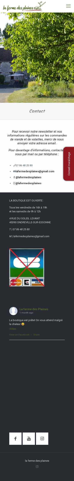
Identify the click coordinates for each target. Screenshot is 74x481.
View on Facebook (19, 334)
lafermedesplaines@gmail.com (35, 171)
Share (36, 334)
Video (12, 328)
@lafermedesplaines (28, 177)
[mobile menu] (68, 6)
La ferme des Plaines (34, 309)
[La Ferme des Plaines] (24, 6)
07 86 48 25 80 (24, 165)
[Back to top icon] (65, 472)
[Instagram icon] (37, 466)
